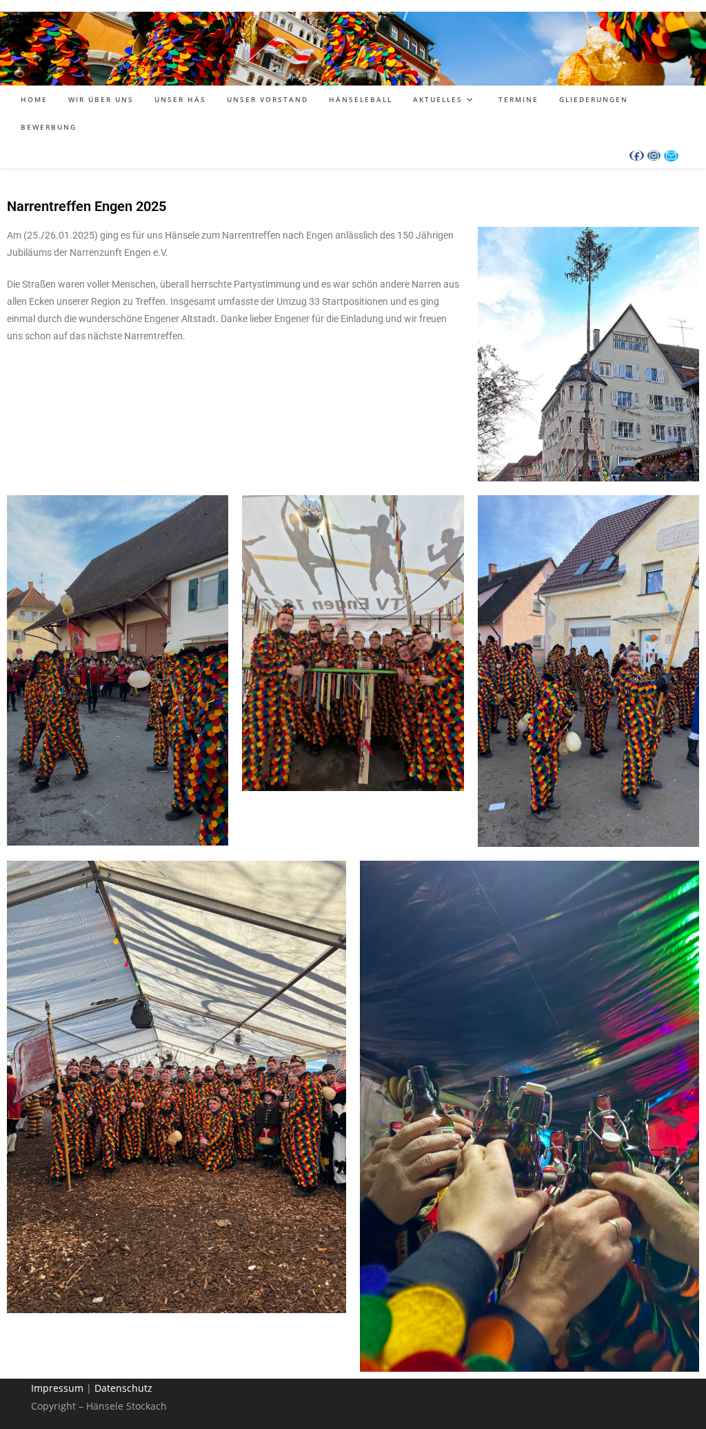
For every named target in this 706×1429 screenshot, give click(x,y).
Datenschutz (123, 1388)
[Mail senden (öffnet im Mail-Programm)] (671, 155)
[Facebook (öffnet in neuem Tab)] (636, 155)
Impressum (57, 1388)
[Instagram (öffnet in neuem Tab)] (653, 155)
